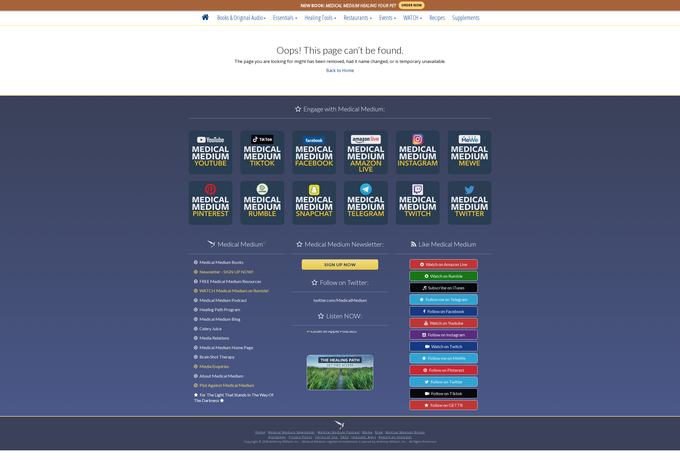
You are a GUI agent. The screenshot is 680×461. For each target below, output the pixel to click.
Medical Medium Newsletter (291, 432)
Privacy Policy (300, 437)
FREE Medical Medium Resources (230, 281)
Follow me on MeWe (446, 358)
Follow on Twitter (446, 381)
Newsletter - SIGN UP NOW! (226, 271)
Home (260, 432)
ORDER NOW (411, 5)
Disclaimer (277, 437)
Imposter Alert (363, 437)
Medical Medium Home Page (226, 347)
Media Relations (214, 337)
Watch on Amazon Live (446, 264)
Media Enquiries (214, 366)
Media (367, 432)
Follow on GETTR (446, 405)
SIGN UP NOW (340, 264)
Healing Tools (319, 17)
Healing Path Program (219, 309)
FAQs (345, 437)
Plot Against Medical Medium (226, 385)
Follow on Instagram (446, 334)
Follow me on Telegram (446, 299)
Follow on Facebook (445, 311)
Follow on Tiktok (446, 393)
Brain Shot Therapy (217, 356)
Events (386, 17)
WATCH (411, 17)
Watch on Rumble (446, 275)
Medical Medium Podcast (223, 300)
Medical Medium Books (221, 262)
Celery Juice (210, 328)
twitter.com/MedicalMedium (340, 300)
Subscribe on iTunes (446, 287)
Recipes (437, 17)
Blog (379, 432)
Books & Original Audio (240, 17)
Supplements (465, 17)
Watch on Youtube (446, 322)
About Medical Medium (221, 375)
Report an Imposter (395, 437)
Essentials (284, 17)
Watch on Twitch (446, 346)
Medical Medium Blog (219, 319)
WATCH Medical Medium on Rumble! (234, 290)
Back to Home (340, 70)
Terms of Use (327, 437)
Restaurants (356, 17)
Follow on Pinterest (446, 370)
